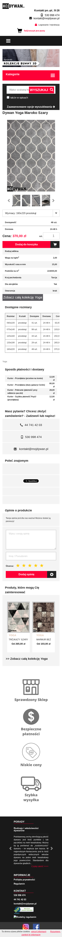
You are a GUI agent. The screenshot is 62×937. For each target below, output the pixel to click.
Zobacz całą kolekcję (22, 297)
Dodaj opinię (26, 574)
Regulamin (19, 884)
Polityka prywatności (24, 879)
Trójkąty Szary (18, 639)
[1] (18, 566)
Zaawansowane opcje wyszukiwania (30, 106)
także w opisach (19, 97)
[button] (9, 200)
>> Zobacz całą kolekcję (27, 658)
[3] (30, 566)
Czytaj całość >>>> (39, 866)
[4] (36, 566)
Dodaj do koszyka (26, 244)
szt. (40, 236)
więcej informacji (38, 931)
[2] (24, 566)
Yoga (12, 635)
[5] (42, 566)
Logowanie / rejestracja (49, 25)
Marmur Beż (43, 639)
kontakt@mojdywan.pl (47, 18)
